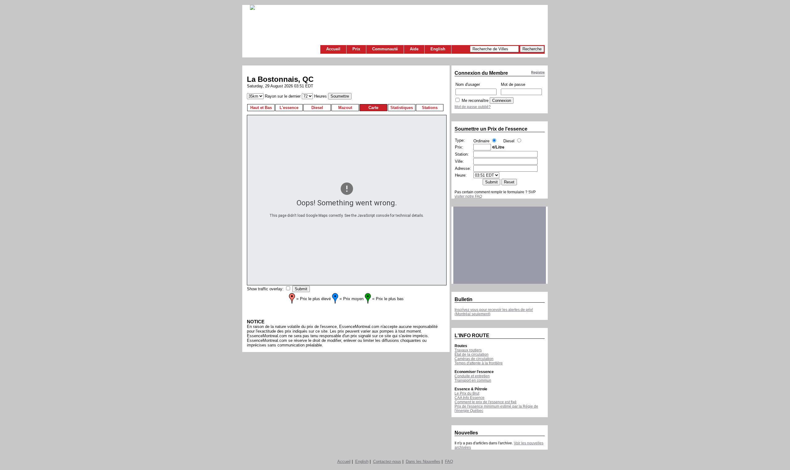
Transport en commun (473, 380)
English (437, 49)
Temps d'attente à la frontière (479, 363)
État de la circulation (472, 354)
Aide (414, 49)
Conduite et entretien (472, 376)
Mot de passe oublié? (473, 107)
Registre (538, 72)
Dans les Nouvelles (423, 461)
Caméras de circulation (474, 359)
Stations (430, 107)
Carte (373, 107)
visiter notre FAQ (468, 196)
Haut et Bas (261, 107)
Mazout (345, 107)
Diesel (317, 107)
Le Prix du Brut (467, 393)
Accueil (333, 49)
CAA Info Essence (469, 398)
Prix (356, 49)
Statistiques (401, 107)
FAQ (449, 461)
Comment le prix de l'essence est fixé (486, 402)
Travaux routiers (468, 350)
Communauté (385, 49)
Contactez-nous (387, 461)
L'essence (289, 107)
